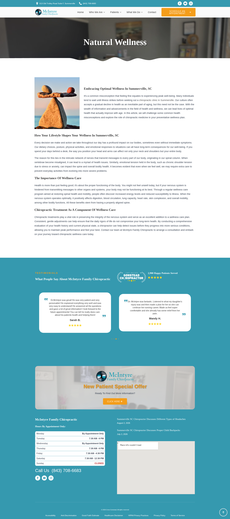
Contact (152, 12)
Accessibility (50, 515)
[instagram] (191, 3)
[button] (111, 338)
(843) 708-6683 (66, 470)
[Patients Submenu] (121, 12)
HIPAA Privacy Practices (138, 515)
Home (80, 12)
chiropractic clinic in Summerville (156, 100)
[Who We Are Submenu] (105, 12)
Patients (114, 12)
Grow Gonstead (111, 510)
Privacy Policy (159, 515)
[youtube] (185, 3)
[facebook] (180, 3)
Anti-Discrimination (69, 515)
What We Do (133, 12)
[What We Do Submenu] (142, 12)
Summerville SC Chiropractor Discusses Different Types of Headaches (151, 419)
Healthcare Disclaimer (113, 515)
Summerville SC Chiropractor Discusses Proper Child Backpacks (148, 430)
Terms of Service (178, 515)
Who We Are (95, 12)
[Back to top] (223, 512)
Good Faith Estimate (90, 515)
